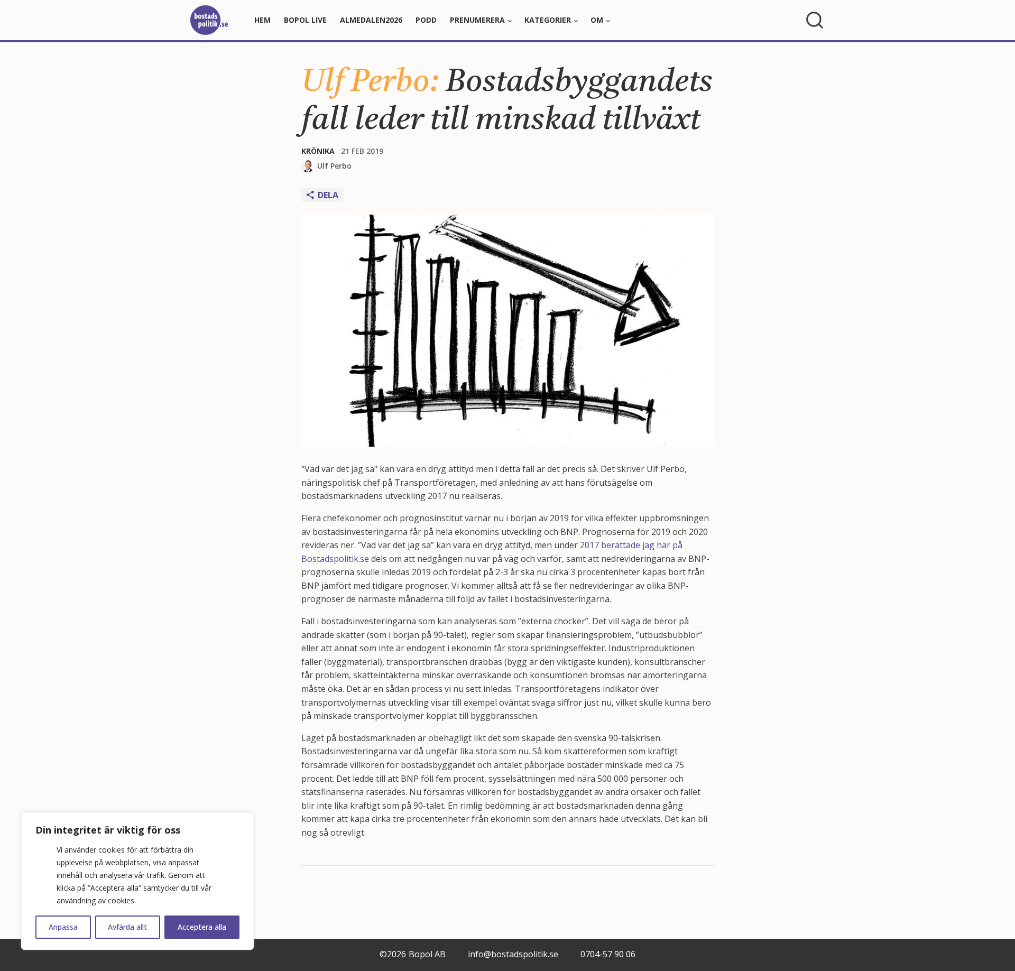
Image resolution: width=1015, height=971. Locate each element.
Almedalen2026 (371, 20)
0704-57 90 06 (607, 954)
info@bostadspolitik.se (513, 954)
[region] (137, 881)
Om (596, 20)
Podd (426, 20)
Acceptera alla (202, 927)
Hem (262, 20)
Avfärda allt (127, 927)
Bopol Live (305, 20)
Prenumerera (477, 20)
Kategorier (547, 20)
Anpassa (63, 927)
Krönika (318, 151)
